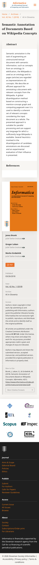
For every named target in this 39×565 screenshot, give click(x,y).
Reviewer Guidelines (11, 492)
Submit (5, 483)
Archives (14, 14)
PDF (11, 265)
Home (4, 14)
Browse (5, 510)
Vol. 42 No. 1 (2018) (10, 17)
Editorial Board (8, 465)
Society (5, 522)
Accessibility (8, 559)
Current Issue (8, 504)
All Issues (6, 507)
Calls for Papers (9, 489)
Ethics (4, 471)
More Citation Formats (16, 390)
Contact (5, 525)
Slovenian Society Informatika (22, 556)
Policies (5, 468)
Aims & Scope (8, 462)
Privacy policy (21, 559)
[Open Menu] (35, 5)
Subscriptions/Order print (13, 528)
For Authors (7, 486)
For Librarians (8, 531)
